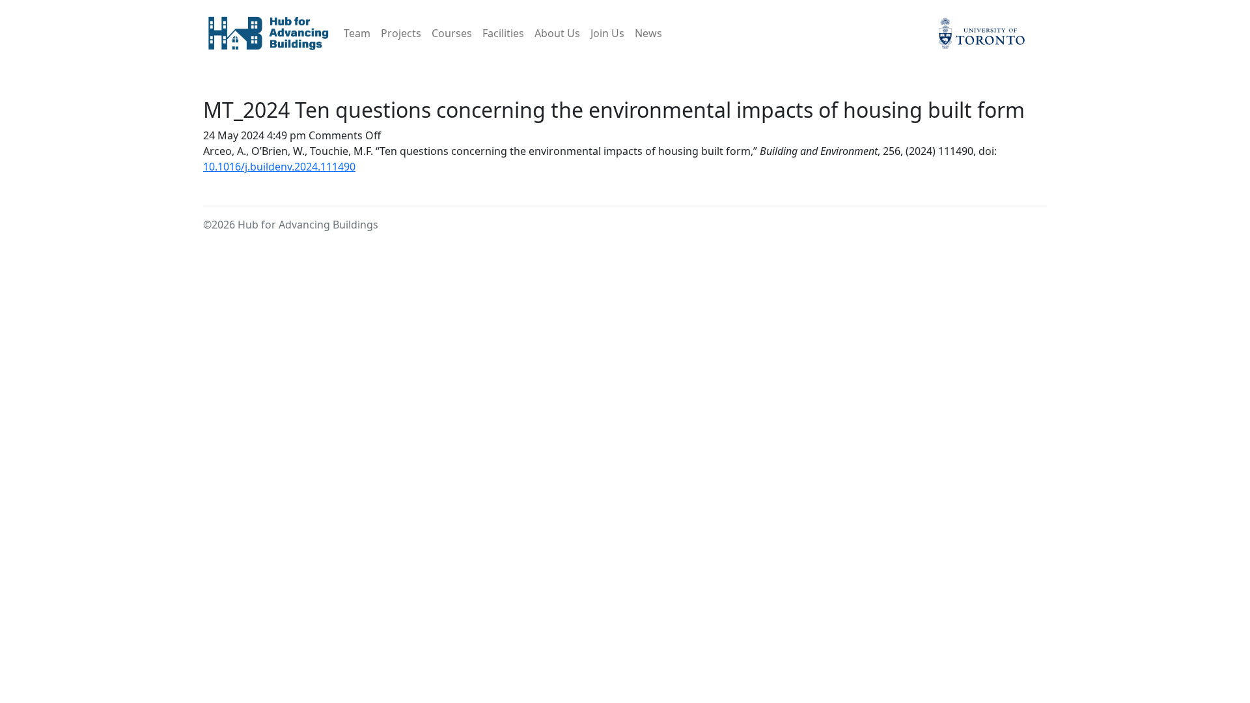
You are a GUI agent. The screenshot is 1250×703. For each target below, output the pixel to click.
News (648, 33)
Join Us (607, 33)
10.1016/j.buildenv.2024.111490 (279, 166)
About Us (557, 33)
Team (357, 33)
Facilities (503, 33)
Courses (452, 33)
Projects (401, 33)
